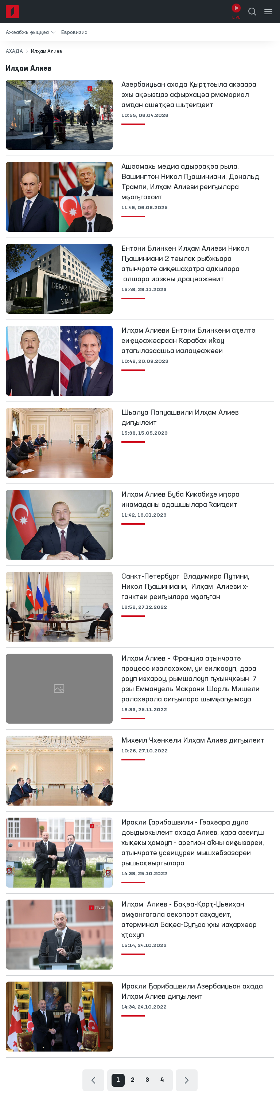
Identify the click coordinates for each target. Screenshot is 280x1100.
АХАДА (14, 51)
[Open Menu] (268, 11)
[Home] (12, 11)
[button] (30, 32)
